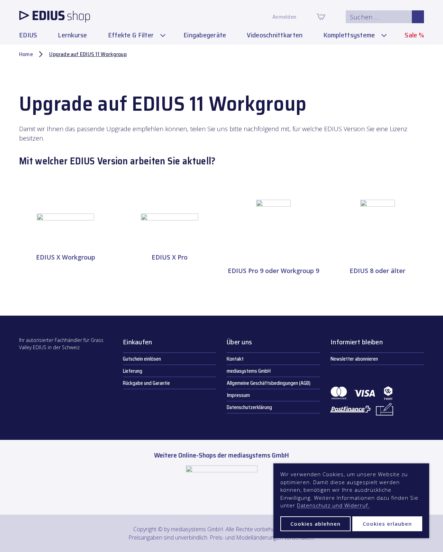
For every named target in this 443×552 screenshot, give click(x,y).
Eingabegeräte (204, 34)
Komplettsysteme (349, 34)
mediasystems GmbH (249, 371)
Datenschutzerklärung (249, 407)
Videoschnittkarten (274, 34)
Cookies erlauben (387, 523)
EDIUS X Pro (170, 257)
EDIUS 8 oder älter (377, 270)
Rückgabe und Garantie (146, 383)
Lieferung (132, 371)
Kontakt (235, 359)
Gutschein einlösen (142, 359)
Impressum (238, 395)
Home (26, 54)
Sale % (414, 34)
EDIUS (28, 34)
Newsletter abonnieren (354, 359)
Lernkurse (72, 34)
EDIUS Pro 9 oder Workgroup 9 (273, 270)
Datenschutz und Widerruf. (333, 505)
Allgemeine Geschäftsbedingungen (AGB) (268, 383)
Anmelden (284, 16)
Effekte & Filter (131, 34)
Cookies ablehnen (315, 523)
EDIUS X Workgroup (65, 257)
